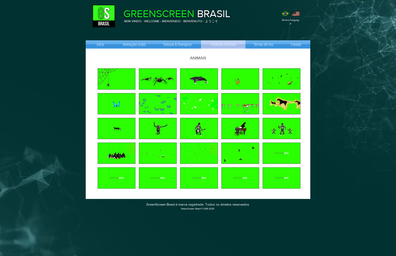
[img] (281, 153)
